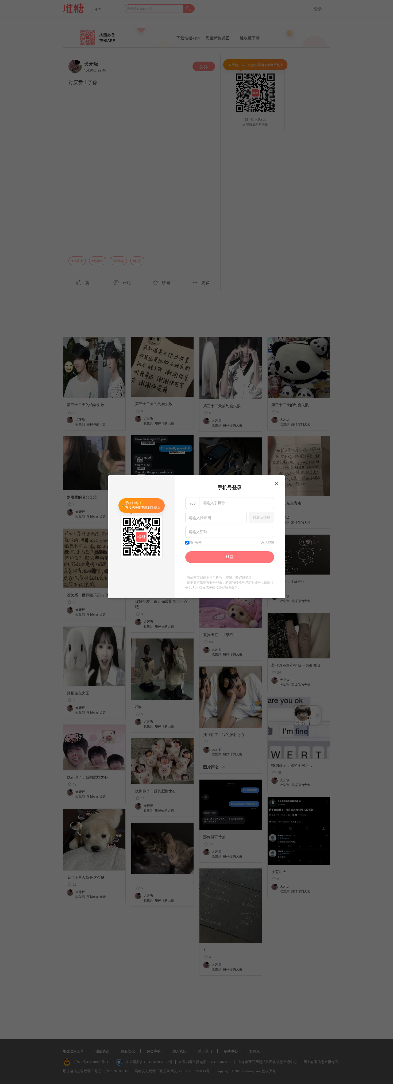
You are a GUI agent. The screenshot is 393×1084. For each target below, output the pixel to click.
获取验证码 (261, 517)
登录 (229, 557)
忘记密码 (267, 543)
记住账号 (195, 543)
